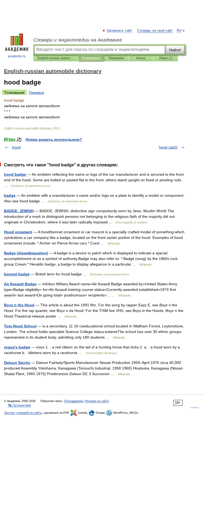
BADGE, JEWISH (19, 211)
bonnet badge (17, 274)
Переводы (116, 58)
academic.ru (17, 56)
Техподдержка (73, 401)
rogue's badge (17, 347)
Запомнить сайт (119, 31)
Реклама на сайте (97, 401)
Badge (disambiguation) (26, 253)
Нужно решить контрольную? (54, 139)
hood (16, 147)
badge (9, 195)
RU (179, 31)
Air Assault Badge (20, 284)
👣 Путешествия (19, 405)
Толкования (91, 58)
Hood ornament (18, 232)
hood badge (15, 174)
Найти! (175, 50)
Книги (140, 58)
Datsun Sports (17, 362)
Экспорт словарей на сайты (23, 412)
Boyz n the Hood (19, 305)
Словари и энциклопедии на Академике (77, 40)
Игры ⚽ (165, 58)
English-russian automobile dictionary (55, 58)
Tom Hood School (20, 326)
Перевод (36, 92)
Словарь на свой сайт (155, 31)
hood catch (168, 147)
